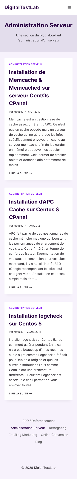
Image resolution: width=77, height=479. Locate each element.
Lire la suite (20, 173)
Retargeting (57, 428)
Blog (38, 442)
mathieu (18, 111)
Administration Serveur (25, 64)
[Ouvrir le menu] (69, 7)
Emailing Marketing (23, 435)
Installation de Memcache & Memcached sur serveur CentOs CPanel (29, 88)
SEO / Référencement (38, 421)
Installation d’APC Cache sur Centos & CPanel (34, 209)
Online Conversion (54, 435)
